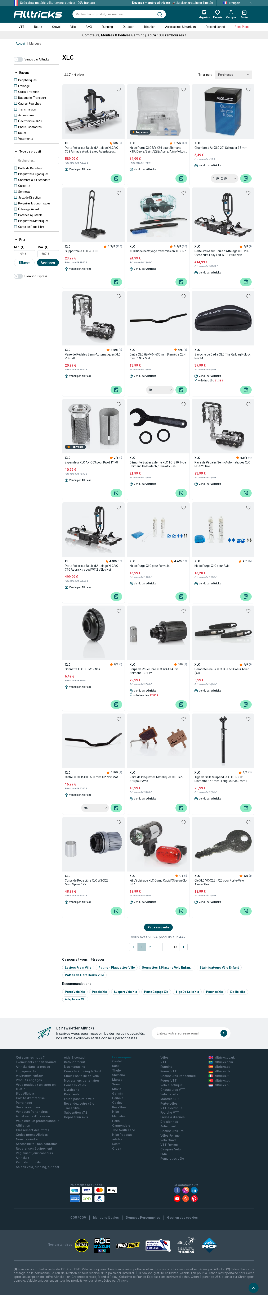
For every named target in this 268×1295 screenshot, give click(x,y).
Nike (115, 1111)
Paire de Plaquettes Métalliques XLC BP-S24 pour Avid (156, 779)
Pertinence (225, 74)
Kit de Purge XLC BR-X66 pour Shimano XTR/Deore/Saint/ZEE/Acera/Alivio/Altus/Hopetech (158, 149)
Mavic (116, 1089)
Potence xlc (214, 991)
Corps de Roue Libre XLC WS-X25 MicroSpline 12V (86, 882)
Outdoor (128, 26)
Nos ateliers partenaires (82, 1080)
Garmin (117, 1093)
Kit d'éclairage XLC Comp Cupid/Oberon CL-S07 (158, 882)
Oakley (117, 1102)
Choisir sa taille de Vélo (81, 1076)
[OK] (223, 1033)
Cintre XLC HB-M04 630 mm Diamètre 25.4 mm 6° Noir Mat (158, 356)
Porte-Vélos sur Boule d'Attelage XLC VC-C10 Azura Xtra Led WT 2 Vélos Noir (92, 567)
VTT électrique (171, 1108)
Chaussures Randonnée (178, 1076)
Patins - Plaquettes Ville (116, 967)
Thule (116, 1070)
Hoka (116, 1121)
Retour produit (74, 1062)
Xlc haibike (237, 991)
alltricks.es (222, 1066)
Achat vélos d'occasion (33, 1116)
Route (38, 26)
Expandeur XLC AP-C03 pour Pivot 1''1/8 (91, 462)
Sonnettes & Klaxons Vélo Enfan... (167, 967)
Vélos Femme (170, 1135)
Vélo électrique (171, 1085)
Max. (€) (43, 247)
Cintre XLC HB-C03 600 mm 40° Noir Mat (91, 777)
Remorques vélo (172, 1158)
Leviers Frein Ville (78, 967)
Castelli (117, 1061)
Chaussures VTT (172, 1089)
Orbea (116, 1148)
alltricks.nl (221, 1085)
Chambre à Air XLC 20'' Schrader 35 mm (221, 147)
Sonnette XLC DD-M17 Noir (82, 669)
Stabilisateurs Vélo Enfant (219, 967)
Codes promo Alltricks (32, 1134)
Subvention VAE (75, 1112)
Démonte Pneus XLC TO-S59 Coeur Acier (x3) (222, 671)
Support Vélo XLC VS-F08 (81, 251)
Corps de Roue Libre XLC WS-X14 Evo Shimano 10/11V (154, 671)
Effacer (24, 262)
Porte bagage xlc (156, 991)
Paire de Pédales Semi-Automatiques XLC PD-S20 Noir (222, 464)
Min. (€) (19, 247)
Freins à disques (172, 1117)
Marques (35, 43)
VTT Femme (169, 1144)
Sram (116, 1084)
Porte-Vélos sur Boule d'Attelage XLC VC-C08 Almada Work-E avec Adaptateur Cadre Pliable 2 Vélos (92, 149)
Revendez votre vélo (79, 1103)
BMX (89, 26)
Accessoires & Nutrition (180, 26)
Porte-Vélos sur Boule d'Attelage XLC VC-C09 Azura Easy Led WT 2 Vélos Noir (222, 253)
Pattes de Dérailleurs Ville (84, 975)
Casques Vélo (170, 1149)
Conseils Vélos (75, 1085)
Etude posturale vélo (79, 1099)
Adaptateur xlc (75, 999)
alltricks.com (223, 1062)
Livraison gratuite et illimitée (172, 2)
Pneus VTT (168, 1071)
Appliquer (48, 262)
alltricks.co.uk (224, 1057)
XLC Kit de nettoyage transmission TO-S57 (158, 251)
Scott (116, 1144)
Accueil (20, 43)
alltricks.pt (222, 1080)
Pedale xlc (99, 991)
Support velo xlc (125, 991)
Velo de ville (169, 1094)
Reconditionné (215, 26)
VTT (21, 26)
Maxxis (117, 1079)
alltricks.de (222, 1071)
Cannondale (121, 1125)
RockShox (119, 1107)
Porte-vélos (169, 1103)
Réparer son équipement (34, 1148)
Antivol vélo (169, 1126)
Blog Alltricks (25, 1093)
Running (107, 26)
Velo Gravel (168, 1140)
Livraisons (71, 1089)
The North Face (123, 1130)
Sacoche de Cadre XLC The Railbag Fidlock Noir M (222, 356)
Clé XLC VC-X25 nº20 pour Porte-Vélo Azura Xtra (219, 882)
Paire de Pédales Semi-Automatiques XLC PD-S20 (93, 356)
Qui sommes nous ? (30, 1057)
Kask (115, 1066)
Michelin (118, 1116)
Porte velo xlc (75, 991)
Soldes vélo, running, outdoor (37, 1167)
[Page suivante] (183, 947)
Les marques (122, 1057)
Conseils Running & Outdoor (85, 1071)
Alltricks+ (23, 1157)
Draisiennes (169, 1121)
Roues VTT (168, 1080)
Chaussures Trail (172, 1131)
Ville (73, 26)
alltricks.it (221, 1076)
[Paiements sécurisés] (93, 1194)
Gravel (56, 26)
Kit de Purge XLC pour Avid (212, 565)
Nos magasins (74, 1066)
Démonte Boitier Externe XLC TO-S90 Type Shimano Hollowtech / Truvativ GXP (158, 464)
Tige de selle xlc (187, 991)
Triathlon (149, 26)
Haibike (117, 1098)
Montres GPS (169, 1099)
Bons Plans (242, 26)
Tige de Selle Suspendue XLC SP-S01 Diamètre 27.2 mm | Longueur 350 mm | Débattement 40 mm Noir (221, 779)
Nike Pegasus (122, 1134)
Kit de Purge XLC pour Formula (150, 565)
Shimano (118, 1075)
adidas (117, 1139)
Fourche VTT (169, 1112)
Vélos (164, 1057)
